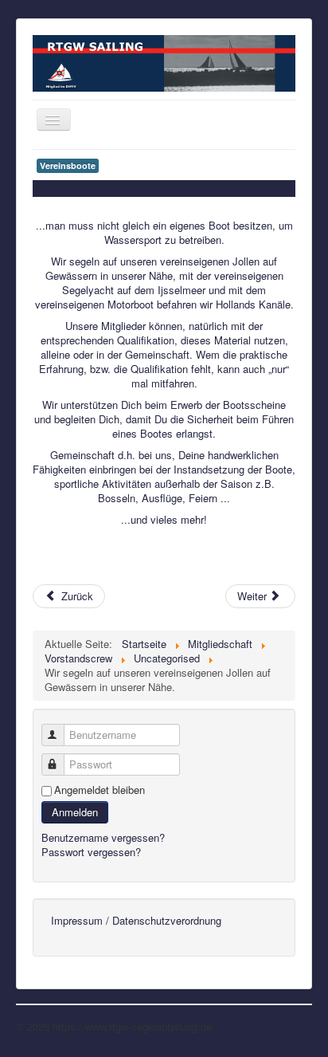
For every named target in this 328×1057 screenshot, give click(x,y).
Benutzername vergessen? (103, 837)
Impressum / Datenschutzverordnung (136, 920)
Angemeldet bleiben (99, 790)
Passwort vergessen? (91, 851)
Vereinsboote (68, 165)
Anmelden (75, 811)
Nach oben (287, 1026)
